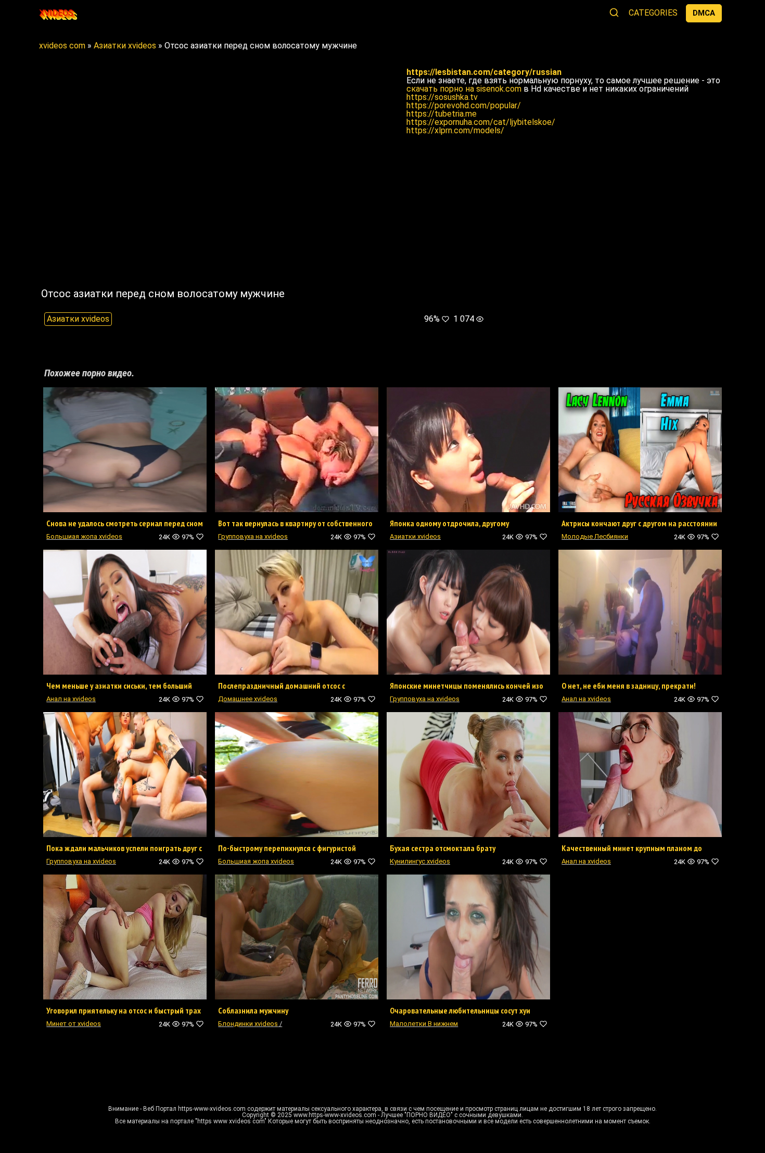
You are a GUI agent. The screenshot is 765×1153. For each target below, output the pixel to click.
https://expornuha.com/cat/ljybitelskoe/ (480, 122)
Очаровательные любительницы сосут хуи (460, 1010)
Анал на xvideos (71, 699)
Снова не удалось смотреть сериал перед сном (124, 523)
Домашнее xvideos (247, 699)
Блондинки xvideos (248, 1024)
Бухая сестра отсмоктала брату (442, 848)
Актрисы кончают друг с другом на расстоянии (639, 523)
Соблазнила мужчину (253, 1010)
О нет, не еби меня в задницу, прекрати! (629, 685)
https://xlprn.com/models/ (455, 130)
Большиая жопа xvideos (84, 536)
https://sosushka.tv (442, 97)
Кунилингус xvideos (420, 861)
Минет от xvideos (73, 1024)
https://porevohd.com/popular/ (463, 105)
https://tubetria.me (441, 114)
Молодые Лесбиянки (595, 536)
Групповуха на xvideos (253, 536)
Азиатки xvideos (78, 319)
